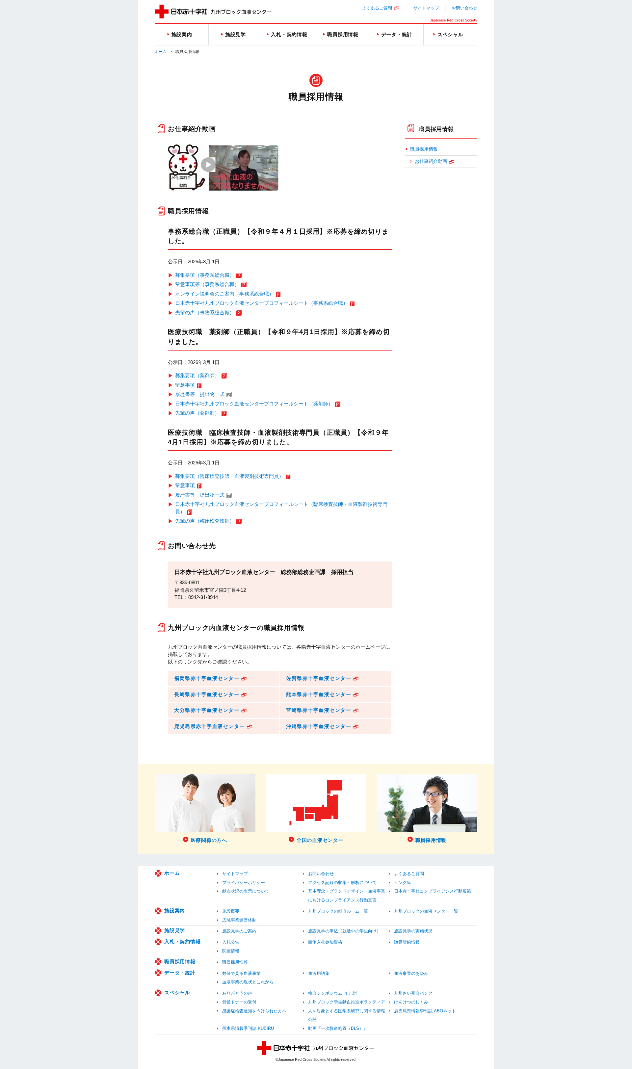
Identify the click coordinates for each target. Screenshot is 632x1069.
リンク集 (402, 882)
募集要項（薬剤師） (197, 375)
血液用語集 (318, 973)
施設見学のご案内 (239, 930)
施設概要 (230, 911)
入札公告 (230, 942)
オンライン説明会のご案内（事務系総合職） (224, 294)
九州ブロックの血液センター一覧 (426, 911)
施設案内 (174, 910)
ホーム (161, 51)
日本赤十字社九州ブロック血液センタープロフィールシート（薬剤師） (254, 403)
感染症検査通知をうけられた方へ (254, 1010)
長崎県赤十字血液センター (206, 694)
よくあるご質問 (377, 8)
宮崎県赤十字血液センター (318, 710)
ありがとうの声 (237, 993)
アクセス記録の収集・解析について (342, 882)
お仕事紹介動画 (431, 161)
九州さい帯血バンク (413, 993)
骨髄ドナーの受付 (239, 1002)
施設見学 (174, 930)
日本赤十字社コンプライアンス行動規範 (432, 891)
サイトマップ (426, 8)
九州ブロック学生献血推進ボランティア (346, 1002)
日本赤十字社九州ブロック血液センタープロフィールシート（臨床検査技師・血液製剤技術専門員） (281, 507)
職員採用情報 (436, 129)
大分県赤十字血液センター (206, 710)
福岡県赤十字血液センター (206, 678)
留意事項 (185, 385)
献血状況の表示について (245, 891)
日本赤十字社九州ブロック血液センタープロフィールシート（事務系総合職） (261, 303)
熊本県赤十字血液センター (318, 694)
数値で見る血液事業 (241, 973)
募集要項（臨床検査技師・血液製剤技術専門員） (229, 476)
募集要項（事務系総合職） (204, 275)
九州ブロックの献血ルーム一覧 (338, 911)
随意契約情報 (407, 942)
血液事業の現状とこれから (248, 981)
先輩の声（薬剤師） (197, 413)
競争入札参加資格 (325, 942)
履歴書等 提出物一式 (199, 394)
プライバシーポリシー (243, 882)
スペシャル (177, 992)
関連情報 (230, 951)
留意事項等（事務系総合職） (207, 284)
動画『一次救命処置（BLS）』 (338, 1028)
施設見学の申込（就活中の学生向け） (344, 930)
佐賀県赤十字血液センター (318, 678)
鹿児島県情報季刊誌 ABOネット (425, 1010)
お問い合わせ (464, 8)
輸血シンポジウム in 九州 (332, 993)
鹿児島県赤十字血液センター (209, 726)
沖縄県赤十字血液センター (318, 726)
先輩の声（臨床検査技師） (204, 521)
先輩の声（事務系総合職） (204, 312)
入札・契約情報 (182, 941)
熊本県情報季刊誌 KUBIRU (248, 1028)
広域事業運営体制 (239, 920)
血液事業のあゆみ (411, 973)
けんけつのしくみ (411, 1002)
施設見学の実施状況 (413, 930)
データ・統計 (180, 973)
